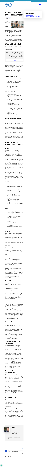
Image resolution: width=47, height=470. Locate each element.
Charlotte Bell (8, 17)
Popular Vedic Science (12, 5)
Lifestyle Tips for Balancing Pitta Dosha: (33, 16)
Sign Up (14, 60)
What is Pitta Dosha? (29, 15)
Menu (40, 4)
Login (22, 448)
